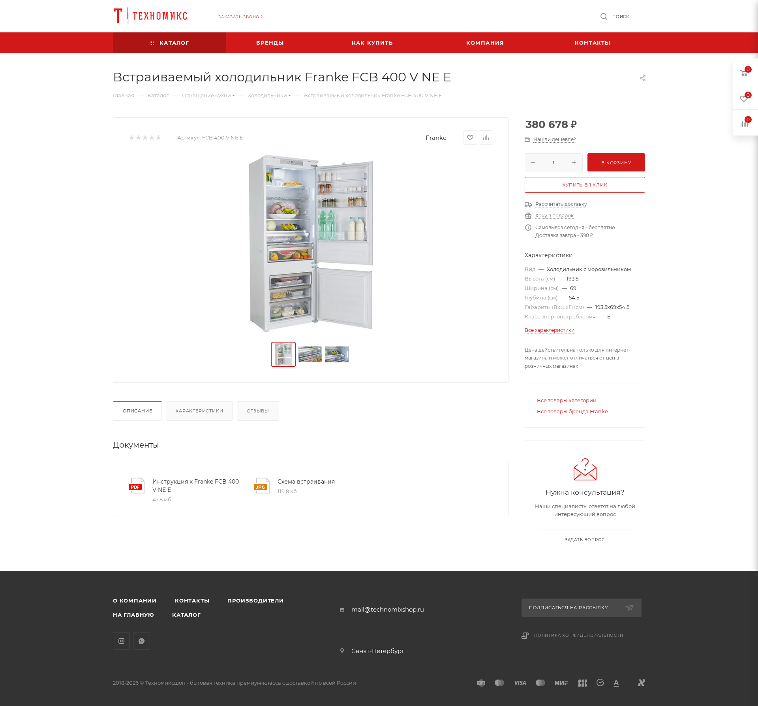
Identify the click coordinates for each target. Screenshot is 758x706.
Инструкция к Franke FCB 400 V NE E (195, 485)
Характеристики (199, 411)
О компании (135, 600)
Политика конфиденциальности (578, 635)
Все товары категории (567, 400)
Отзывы (258, 411)
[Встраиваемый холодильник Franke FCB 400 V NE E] (311, 243)
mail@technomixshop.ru (387, 609)
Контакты (192, 600)
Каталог (186, 615)
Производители (255, 600)
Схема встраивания (306, 481)
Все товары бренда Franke (572, 411)
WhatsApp (141, 641)
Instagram (121, 641)
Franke (436, 137)
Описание (137, 411)
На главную (133, 615)
